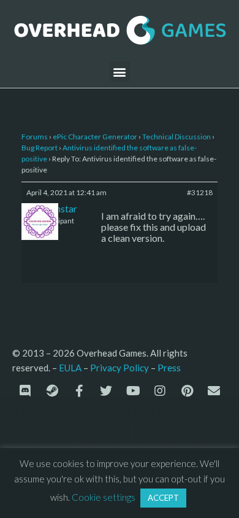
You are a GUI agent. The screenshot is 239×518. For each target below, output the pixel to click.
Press (169, 367)
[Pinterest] (187, 391)
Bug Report (39, 147)
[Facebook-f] (79, 391)
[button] (120, 71)
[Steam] (52, 391)
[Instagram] (160, 391)
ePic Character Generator (95, 136)
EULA (70, 367)
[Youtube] (133, 391)
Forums (34, 136)
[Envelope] (214, 391)
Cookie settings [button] (103, 497)
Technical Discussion (176, 136)
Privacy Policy (119, 367)
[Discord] (25, 391)
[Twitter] (106, 391)
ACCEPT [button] (163, 498)
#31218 (200, 192)
